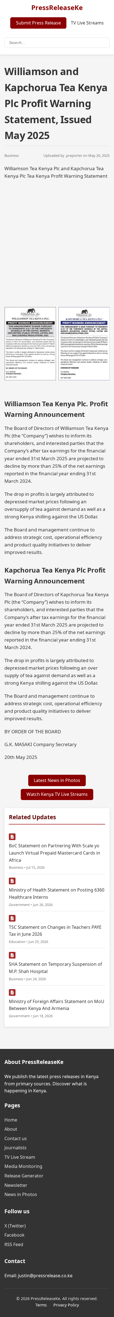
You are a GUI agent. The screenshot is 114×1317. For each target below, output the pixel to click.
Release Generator (23, 1176)
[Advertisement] (57, 242)
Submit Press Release (38, 23)
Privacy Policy (66, 1305)
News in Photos (20, 1194)
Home (10, 1120)
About (10, 1129)
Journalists (15, 1148)
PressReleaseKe (57, 7)
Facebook (14, 1235)
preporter (74, 155)
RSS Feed (13, 1244)
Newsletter (15, 1185)
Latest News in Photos (57, 780)
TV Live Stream (19, 1157)
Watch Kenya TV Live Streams (57, 794)
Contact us (15, 1138)
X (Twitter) (15, 1226)
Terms (41, 1305)
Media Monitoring (23, 1166)
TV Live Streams (87, 23)
